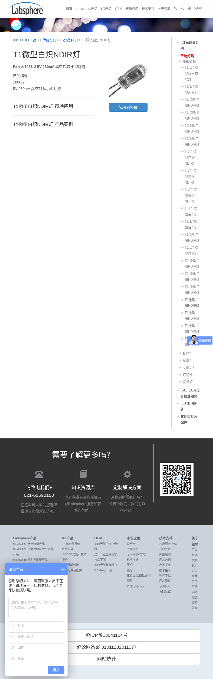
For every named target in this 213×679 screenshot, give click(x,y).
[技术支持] (175, 8)
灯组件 (188, 375)
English (196, 8)
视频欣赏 (165, 549)
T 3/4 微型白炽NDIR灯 (191, 157)
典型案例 (165, 554)
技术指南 (165, 570)
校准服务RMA (168, 543)
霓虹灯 (188, 382)
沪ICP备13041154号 (106, 635)
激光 (129, 570)
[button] (182, 8)
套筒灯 (188, 353)
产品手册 (165, 564)
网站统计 (106, 659)
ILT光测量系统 (71, 543)
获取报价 (130, 107)
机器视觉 (132, 559)
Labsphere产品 (86, 9)
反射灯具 (189, 367)
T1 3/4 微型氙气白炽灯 (192, 73)
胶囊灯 (188, 360)
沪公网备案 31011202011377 (107, 647)
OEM (118, 9)
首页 (69, 9)
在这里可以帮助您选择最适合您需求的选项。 (39, 499)
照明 (129, 564)
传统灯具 (49, 40)
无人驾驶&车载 (136, 554)
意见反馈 (165, 586)
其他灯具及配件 (72, 570)
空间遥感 (132, 549)
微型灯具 (69, 40)
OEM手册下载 (103, 570)
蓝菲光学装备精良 (105, 564)
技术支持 (148, 9)
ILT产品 (106, 9)
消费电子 (132, 543)
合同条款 (165, 591)
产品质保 (165, 580)
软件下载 (165, 575)
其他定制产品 (135, 586)
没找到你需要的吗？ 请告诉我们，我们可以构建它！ (127, 498)
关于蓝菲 (164, 9)
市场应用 (132, 9)
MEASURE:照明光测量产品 (30, 559)
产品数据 (165, 559)
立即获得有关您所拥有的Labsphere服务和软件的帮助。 (83, 498)
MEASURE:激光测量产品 (29, 543)
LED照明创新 (70, 564)
